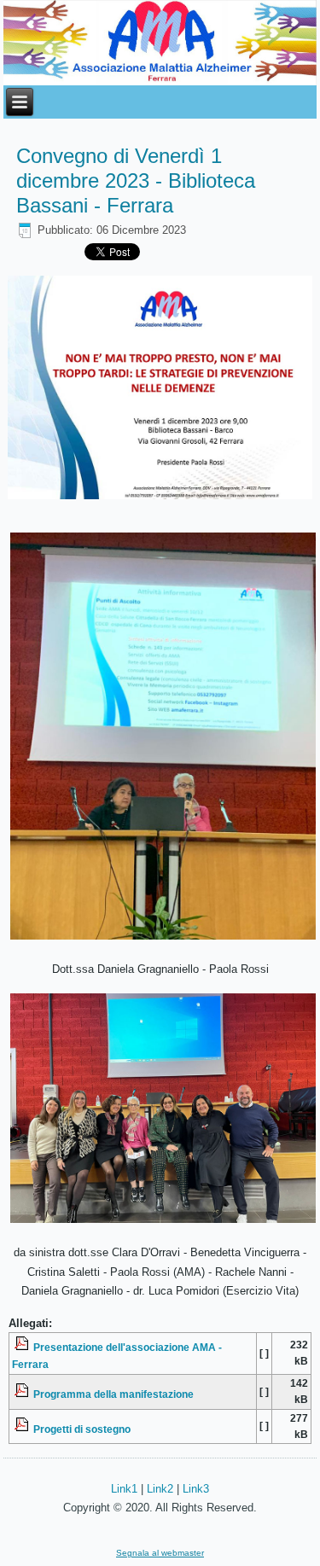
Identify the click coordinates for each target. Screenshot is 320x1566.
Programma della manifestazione (113, 1394)
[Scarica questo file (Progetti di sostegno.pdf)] (23, 1428)
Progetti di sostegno (82, 1428)
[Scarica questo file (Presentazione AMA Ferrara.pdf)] (23, 1347)
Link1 (124, 1488)
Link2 (160, 1488)
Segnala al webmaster (160, 1552)
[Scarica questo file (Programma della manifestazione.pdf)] (23, 1394)
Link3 (196, 1488)
